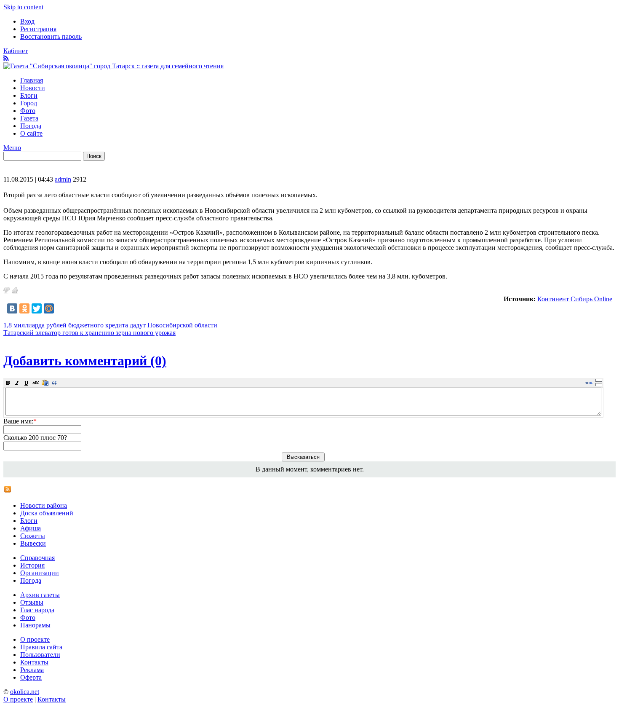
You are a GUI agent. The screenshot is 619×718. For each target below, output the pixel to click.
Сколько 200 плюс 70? (35, 437)
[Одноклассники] (24, 308)
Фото (27, 110)
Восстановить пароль (51, 36)
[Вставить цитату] (54, 382)
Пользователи (40, 654)
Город (28, 103)
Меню (12, 147)
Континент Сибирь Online (574, 299)
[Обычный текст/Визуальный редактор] (588, 382)
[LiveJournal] (61, 308)
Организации (39, 572)
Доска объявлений (46, 513)
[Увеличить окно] (598, 380)
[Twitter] (37, 308)
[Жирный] (8, 382)
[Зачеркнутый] (35, 382)
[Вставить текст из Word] (45, 382)
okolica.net (24, 691)
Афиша (30, 528)
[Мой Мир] (49, 308)
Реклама (32, 669)
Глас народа (37, 610)
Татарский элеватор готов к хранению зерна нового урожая (89, 332)
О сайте (31, 133)
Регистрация (38, 28)
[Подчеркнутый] (26, 382)
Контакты (34, 662)
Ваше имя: (20, 421)
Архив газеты (40, 594)
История (32, 565)
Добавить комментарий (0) (84, 360)
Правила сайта (41, 647)
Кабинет (15, 50)
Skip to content (23, 7)
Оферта (31, 677)
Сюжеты (32, 535)
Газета (29, 118)
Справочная (37, 557)
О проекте (35, 639)
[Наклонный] (17, 382)
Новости (32, 87)
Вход (27, 21)
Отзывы (31, 602)
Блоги (28, 95)
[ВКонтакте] (12, 308)
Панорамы (35, 625)
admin (63, 179)
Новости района (43, 505)
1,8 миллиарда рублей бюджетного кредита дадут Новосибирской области (110, 325)
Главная (31, 80)
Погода (30, 125)
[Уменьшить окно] (598, 384)
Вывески (33, 543)
